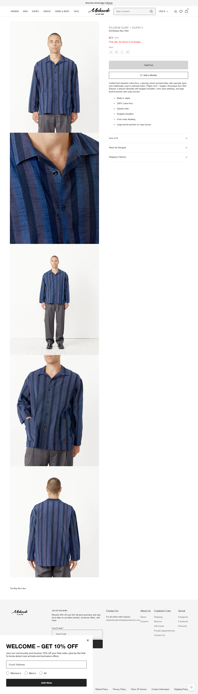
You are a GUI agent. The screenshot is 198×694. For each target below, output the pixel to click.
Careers (144, 621)
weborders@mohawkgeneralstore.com (121, 620)
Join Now (46, 682)
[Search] (151, 11)
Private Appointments (164, 630)
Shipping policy (181, 689)
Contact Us (159, 635)
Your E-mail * (58, 628)
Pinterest (182, 626)
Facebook (183, 621)
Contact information (160, 689)
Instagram (183, 617)
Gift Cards (159, 626)
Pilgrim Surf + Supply (126, 27)
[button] (174, 11)
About (143, 617)
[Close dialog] (88, 640)
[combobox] (132, 11)
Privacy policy (119, 689)
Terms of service (139, 689)
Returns (158, 621)
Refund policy (101, 689)
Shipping (158, 617)
